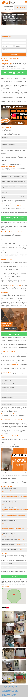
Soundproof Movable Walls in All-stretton (10, 691)
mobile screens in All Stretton (20, 345)
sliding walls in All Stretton (14, 238)
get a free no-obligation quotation (14, 72)
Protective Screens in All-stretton (8, 695)
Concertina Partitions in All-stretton (9, 694)
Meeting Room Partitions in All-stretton (10, 687)
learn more (14, 334)
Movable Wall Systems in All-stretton (9, 686)
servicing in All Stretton (15, 364)
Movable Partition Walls (6, 63)
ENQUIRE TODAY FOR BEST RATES (14, 218)
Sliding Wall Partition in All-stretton (9, 689)
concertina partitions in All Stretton (14, 285)
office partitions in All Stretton (16, 205)
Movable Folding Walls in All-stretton (9, 690)
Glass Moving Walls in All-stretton (8, 692)
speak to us (14, 576)
